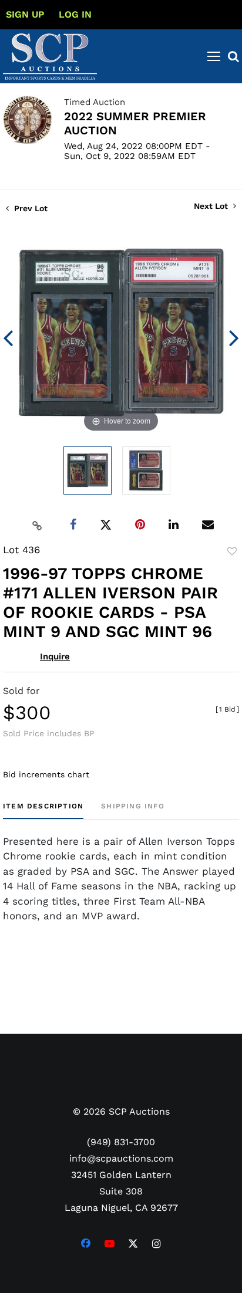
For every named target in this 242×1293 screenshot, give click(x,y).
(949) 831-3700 (121, 1142)
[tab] (43, 810)
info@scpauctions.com (121, 1158)
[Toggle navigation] (214, 56)
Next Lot (212, 206)
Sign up (25, 14)
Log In (75, 14)
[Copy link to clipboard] (38, 525)
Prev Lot (30, 208)
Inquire (55, 656)
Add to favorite (232, 551)
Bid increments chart (46, 774)
